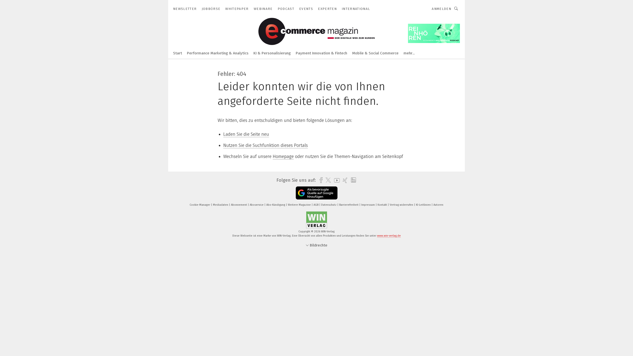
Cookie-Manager (200, 204)
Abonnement (239, 204)
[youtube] (336, 180)
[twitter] (327, 180)
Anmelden (441, 9)
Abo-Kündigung (276, 204)
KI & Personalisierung (272, 53)
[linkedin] (352, 180)
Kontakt (383, 204)
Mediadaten (221, 204)
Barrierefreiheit (349, 204)
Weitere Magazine (300, 204)
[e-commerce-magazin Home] (177, 52)
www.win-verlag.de (389, 235)
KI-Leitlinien (423, 204)
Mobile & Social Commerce (375, 53)
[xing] (344, 180)
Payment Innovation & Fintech (321, 53)
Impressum (368, 204)
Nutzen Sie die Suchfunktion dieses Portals (265, 145)
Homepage (283, 156)
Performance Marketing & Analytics (218, 53)
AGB (316, 204)
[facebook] (319, 180)
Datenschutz (329, 204)
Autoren (438, 204)
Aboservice (257, 204)
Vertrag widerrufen (402, 204)
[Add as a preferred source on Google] (317, 193)
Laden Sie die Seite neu (246, 134)
